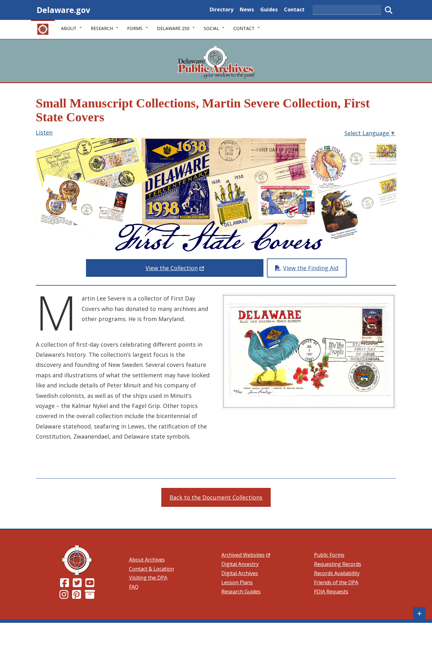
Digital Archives (239, 573)
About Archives (147, 559)
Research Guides (241, 591)
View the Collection (204, 268)
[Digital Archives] (90, 596)
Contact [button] (244, 28)
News (247, 9)
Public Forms (329, 554)
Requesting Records (337, 564)
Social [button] (211, 28)
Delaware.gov (63, 9)
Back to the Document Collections (216, 497)
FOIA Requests (331, 591)
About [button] (69, 28)
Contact (294, 9)
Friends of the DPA (336, 582)
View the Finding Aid (310, 268)
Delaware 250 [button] (173, 28)
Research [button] (102, 28)
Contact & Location (151, 568)
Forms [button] (135, 28)
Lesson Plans (237, 582)
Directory (221, 9)
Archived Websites (245, 554)
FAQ (134, 586)
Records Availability (337, 573)
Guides (269, 9)
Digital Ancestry (240, 564)
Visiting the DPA (148, 577)
